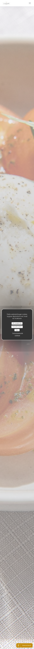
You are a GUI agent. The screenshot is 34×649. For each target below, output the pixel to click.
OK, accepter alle (17, 323)
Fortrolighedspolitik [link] (17, 333)
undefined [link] (17, 335)
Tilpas (17, 330)
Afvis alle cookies (17, 327)
